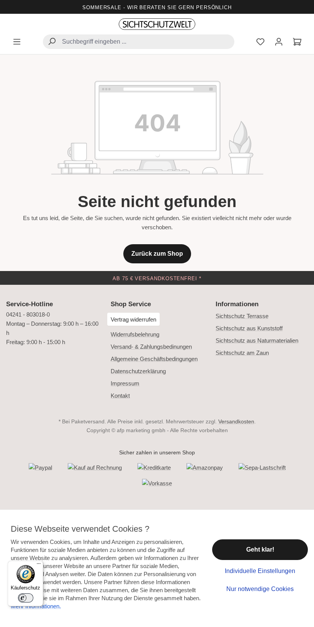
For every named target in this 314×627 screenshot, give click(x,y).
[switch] (25, 598)
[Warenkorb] (297, 42)
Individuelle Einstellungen (260, 571)
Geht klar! (260, 549)
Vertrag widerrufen (133, 319)
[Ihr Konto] (279, 42)
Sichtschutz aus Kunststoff (249, 328)
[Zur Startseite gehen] (157, 24)
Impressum (125, 383)
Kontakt (120, 395)
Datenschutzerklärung (138, 371)
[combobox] (138, 41)
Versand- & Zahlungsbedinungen (151, 346)
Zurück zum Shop (157, 253)
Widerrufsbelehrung (135, 334)
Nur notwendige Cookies (260, 589)
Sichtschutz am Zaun (242, 352)
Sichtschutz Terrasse (242, 316)
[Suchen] (52, 42)
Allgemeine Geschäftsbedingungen (154, 359)
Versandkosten (236, 421)
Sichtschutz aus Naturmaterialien (257, 340)
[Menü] (17, 42)
